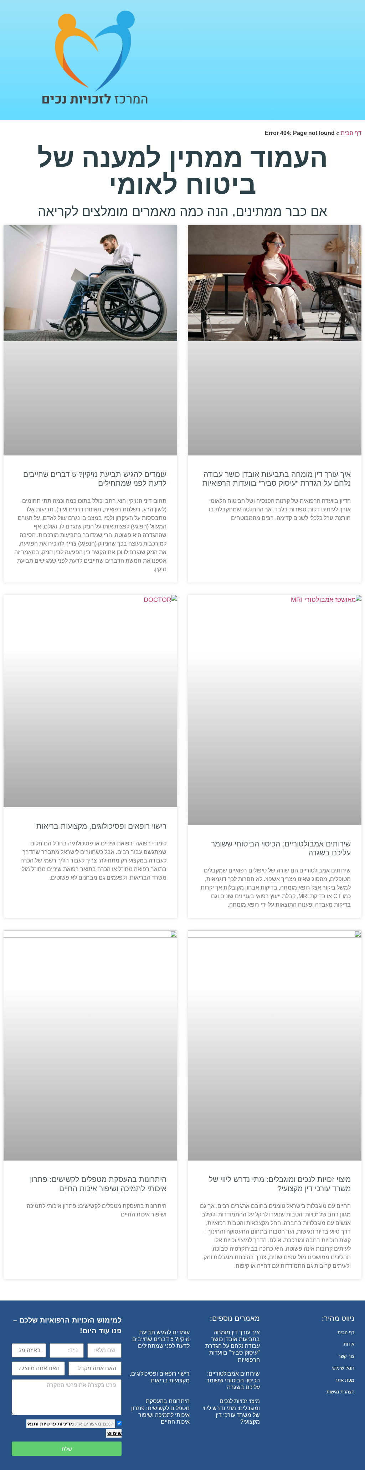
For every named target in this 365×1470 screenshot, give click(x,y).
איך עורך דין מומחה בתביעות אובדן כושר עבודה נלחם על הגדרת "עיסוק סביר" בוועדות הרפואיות (232, 1346)
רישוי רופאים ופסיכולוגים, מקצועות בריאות (101, 826)
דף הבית (351, 133)
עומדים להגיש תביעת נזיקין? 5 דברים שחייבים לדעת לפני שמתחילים (161, 1339)
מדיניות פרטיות (56, 1424)
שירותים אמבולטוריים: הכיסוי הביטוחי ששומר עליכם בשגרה (233, 1380)
